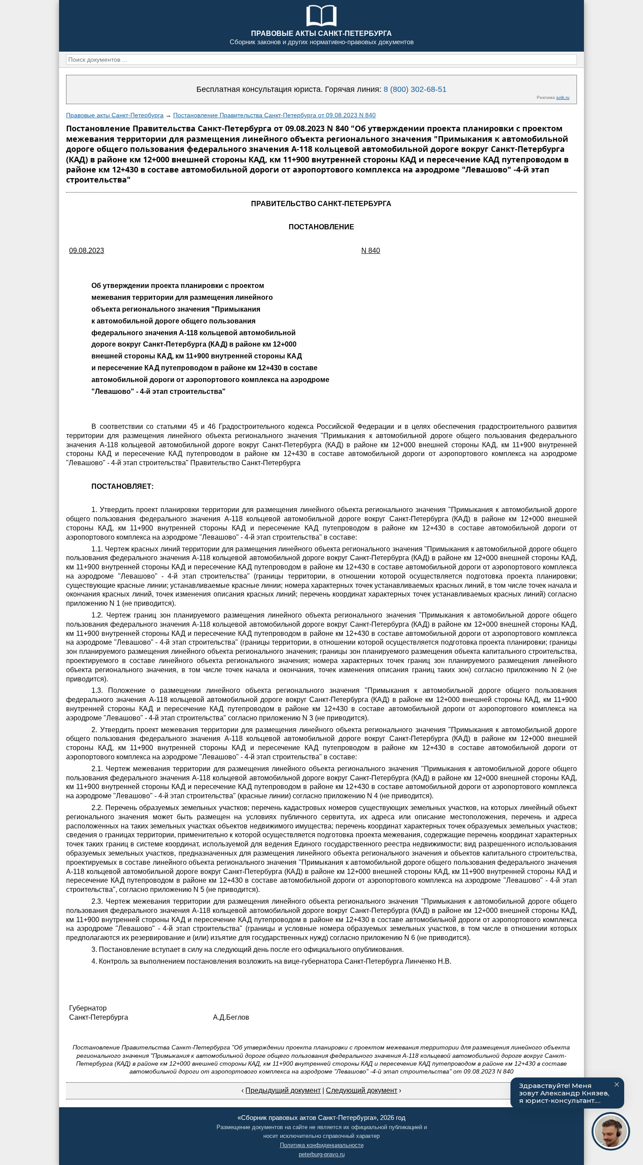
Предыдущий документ (283, 1090)
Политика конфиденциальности (321, 1145)
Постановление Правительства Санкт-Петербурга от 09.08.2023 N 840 (274, 115)
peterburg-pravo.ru (322, 1154)
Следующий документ (361, 1090)
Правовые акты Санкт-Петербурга (115, 115)
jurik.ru (563, 97)
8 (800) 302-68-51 (415, 89)
